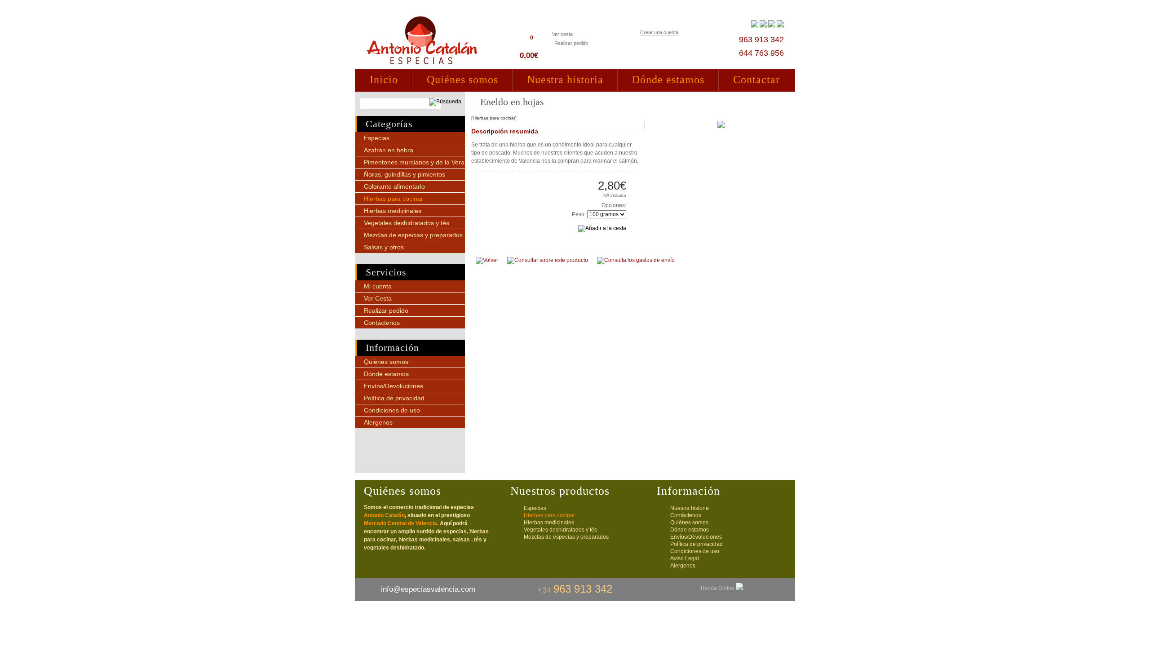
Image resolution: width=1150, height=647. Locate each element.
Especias (376, 138)
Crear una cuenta (659, 32)
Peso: (579, 214)
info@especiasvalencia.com (428, 589)
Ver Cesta (378, 298)
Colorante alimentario (394, 186)
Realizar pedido (571, 43)
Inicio (384, 79)
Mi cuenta (378, 286)
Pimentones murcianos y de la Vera (414, 162)
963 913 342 (761, 39)
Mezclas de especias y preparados (413, 235)
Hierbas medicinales (392, 210)
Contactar (756, 79)
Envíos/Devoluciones (393, 386)
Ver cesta (562, 34)
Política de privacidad (394, 398)
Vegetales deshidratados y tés (406, 222)
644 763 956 (761, 53)
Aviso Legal (684, 558)
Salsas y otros (384, 247)
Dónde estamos (668, 79)
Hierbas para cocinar (393, 198)
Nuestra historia (565, 79)
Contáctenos (382, 322)
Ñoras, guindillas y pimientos (404, 174)
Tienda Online (718, 588)
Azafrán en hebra (388, 150)
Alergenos (378, 422)
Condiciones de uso (392, 410)
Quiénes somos (462, 79)
